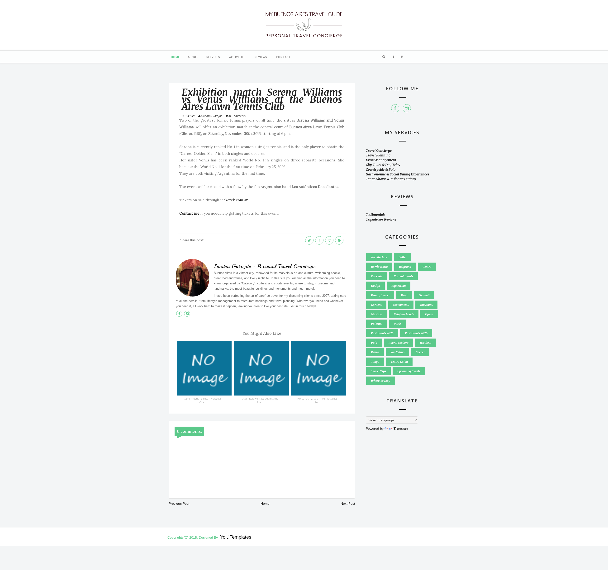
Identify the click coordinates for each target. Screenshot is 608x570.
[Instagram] (407, 108)
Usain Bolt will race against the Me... (260, 400)
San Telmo (397, 352)
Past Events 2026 (416, 333)
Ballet (402, 257)
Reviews (261, 57)
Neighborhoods (404, 314)
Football (424, 295)
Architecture (379, 257)
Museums (426, 304)
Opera (429, 314)
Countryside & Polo (380, 169)
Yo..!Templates (235, 537)
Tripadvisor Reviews (381, 219)
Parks (397, 323)
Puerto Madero (398, 342)
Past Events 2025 (382, 333)
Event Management (381, 160)
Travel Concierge (379, 150)
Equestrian (398, 285)
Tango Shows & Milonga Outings (391, 179)
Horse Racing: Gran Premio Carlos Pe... (317, 400)
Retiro (375, 352)
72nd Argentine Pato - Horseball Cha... (203, 400)
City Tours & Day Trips (383, 165)
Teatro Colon (399, 361)
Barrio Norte (379, 267)
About (193, 57)
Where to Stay (380, 380)
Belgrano (405, 267)
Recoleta (425, 342)
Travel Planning (378, 155)
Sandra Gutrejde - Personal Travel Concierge (264, 266)
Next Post (348, 503)
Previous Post (179, 503)
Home (175, 57)
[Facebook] (395, 108)
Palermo (376, 323)
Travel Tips (378, 371)
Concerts (376, 276)
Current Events (403, 276)
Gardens (376, 304)
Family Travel (380, 295)
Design (375, 285)
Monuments (401, 304)
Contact (283, 57)
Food (404, 295)
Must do (376, 314)
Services (213, 57)
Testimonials (375, 214)
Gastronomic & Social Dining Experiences (397, 174)
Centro (427, 267)
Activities (237, 57)
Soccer (420, 352)
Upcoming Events (408, 371)
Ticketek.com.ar (234, 200)
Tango (375, 361)
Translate (400, 428)
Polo (374, 342)
